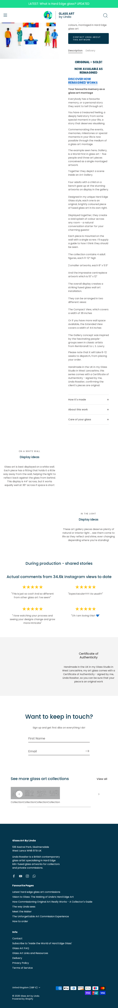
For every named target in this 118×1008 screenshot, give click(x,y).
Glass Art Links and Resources (30, 953)
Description (75, 50)
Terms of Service (22, 968)
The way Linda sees (23, 906)
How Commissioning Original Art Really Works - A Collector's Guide (52, 901)
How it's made (77, 399)
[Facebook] (13, 876)
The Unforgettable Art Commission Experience (40, 916)
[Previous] (19, 794)
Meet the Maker (22, 911)
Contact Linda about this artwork (87, 38)
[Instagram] (27, 876)
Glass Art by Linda (30, 996)
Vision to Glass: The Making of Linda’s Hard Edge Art (43, 897)
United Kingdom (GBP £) (25, 987)
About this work (78, 409)
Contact (17, 938)
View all (102, 779)
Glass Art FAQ (20, 948)
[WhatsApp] (34, 876)
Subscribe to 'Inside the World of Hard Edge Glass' (42, 943)
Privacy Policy (20, 963)
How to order (20, 921)
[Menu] (5, 15)
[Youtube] (20, 876)
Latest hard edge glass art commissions (36, 892)
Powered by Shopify (22, 998)
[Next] (98, 794)
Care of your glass (79, 419)
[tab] (77, 50)
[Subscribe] (87, 751)
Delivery (90, 50)
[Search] (105, 15)
